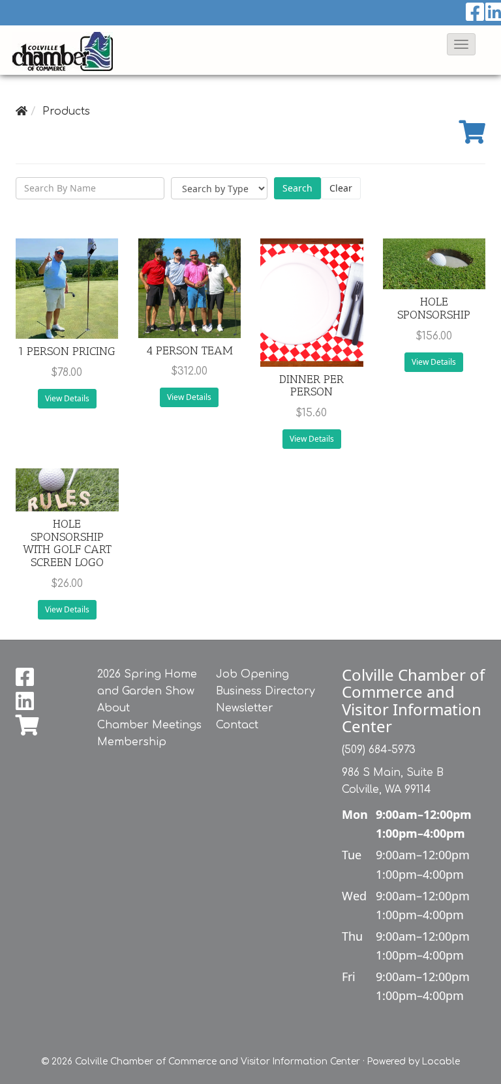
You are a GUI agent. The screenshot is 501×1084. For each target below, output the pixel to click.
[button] (461, 44)
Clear (340, 188)
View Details (67, 398)
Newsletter (244, 708)
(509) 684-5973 (379, 750)
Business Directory (265, 691)
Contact (237, 725)
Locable (441, 1061)
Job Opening (252, 674)
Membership (131, 742)
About (113, 708)
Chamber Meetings (149, 725)
